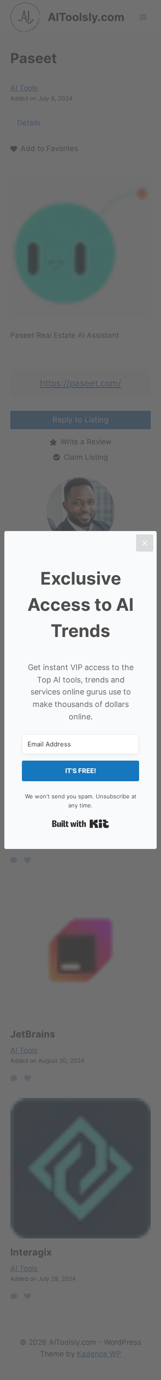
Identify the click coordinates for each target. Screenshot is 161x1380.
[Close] (144, 543)
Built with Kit (80, 823)
